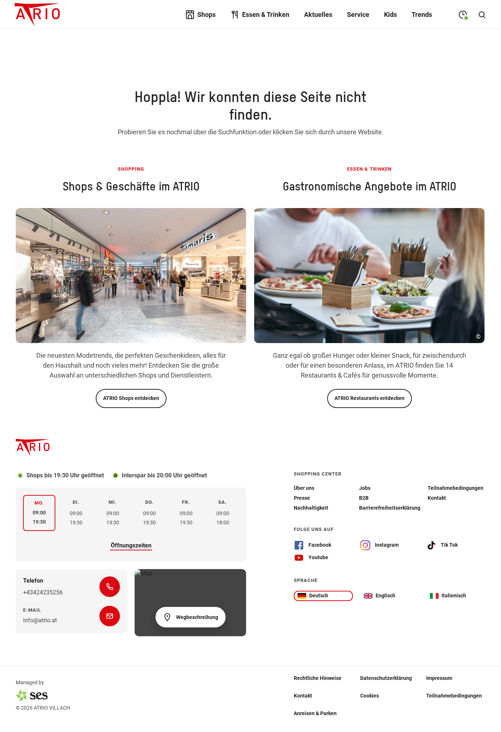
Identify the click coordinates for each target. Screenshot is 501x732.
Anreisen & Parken (315, 713)
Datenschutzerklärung (386, 678)
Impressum (439, 678)
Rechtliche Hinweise (317, 678)
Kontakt (303, 695)
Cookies (369, 695)
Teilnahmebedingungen (454, 695)
